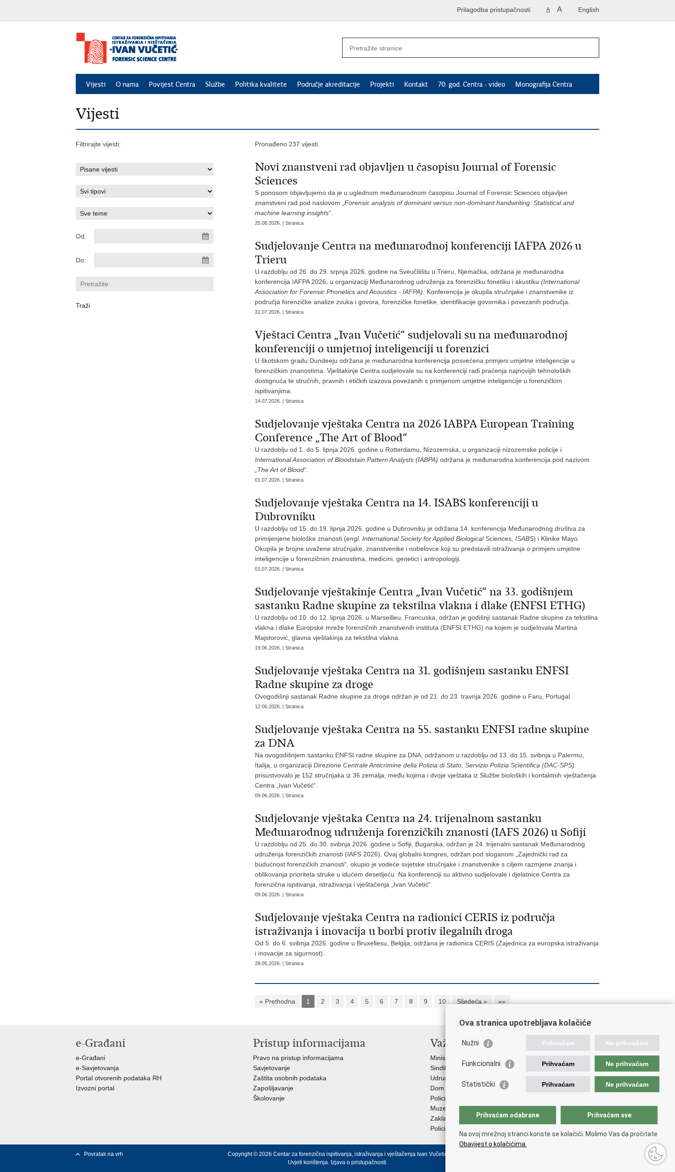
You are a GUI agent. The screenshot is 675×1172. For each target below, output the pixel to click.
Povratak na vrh (103, 1154)
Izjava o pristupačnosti (358, 1162)
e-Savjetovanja (97, 1068)
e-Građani (90, 1057)
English (588, 9)
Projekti (382, 84)
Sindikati (442, 1068)
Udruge (441, 1078)
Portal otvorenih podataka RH (119, 1078)
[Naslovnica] (207, 48)
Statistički (478, 1084)
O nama (127, 84)
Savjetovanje (271, 1068)
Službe (215, 84)
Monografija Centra (543, 84)
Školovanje (269, 1098)
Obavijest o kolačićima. (493, 1144)
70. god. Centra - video (471, 84)
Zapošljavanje (273, 1088)
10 (442, 1001)
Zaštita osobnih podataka (289, 1078)
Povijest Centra (172, 84)
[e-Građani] (115, 11)
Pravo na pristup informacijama (298, 1057)
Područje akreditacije (328, 84)
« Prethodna (277, 1001)
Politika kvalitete (261, 84)
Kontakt (416, 84)
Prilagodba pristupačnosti (493, 9)
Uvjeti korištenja (308, 1162)
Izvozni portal (95, 1088)
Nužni (470, 1043)
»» (502, 1001)
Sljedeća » (472, 1001)
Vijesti (96, 84)
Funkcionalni (481, 1063)
